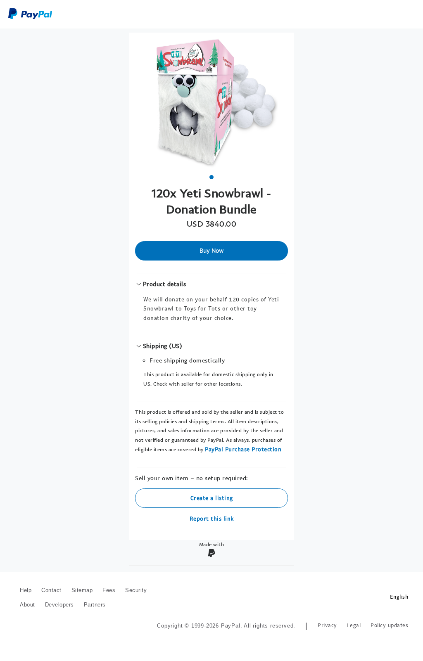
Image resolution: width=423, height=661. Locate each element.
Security (136, 590)
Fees (108, 590)
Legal (354, 625)
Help (25, 590)
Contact (51, 590)
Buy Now (212, 250)
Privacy (327, 625)
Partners (95, 605)
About (27, 605)
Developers (59, 605)
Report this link (212, 518)
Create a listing (211, 497)
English (399, 596)
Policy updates (389, 625)
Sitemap (82, 590)
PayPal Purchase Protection (243, 449)
